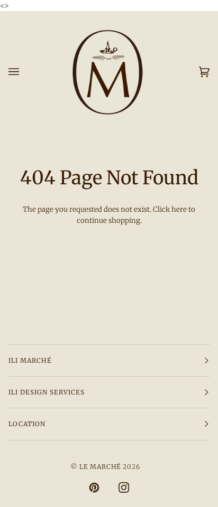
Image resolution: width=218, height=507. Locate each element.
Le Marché (100, 467)
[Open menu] (24, 72)
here (179, 209)
